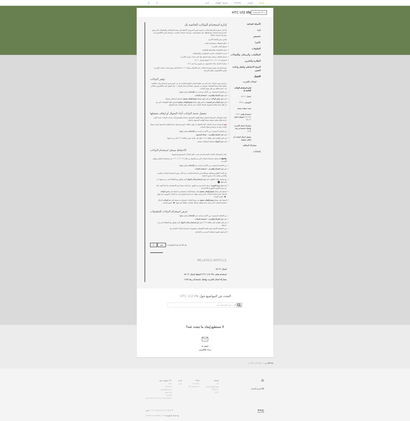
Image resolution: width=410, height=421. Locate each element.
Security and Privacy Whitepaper (159, 398)
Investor (168, 387)
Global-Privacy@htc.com (155, 416)
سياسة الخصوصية (166, 389)
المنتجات (250, 3)
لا (153, 245)
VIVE (217, 392)
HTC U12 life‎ (255, 363)
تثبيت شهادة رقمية (244, 108)
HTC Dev (195, 384)
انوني (147, 410)
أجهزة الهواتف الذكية (212, 387)
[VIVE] (148, 3)
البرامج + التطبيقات (221, 3)
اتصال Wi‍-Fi (246, 96)
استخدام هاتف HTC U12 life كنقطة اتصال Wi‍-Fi (242, 117)
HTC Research (193, 387)
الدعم (207, 3)
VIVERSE (237, 3)
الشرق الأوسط (256, 389)
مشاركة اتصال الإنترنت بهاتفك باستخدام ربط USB (242, 128)
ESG (170, 384)
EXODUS (215, 389)
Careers (169, 395)
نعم (161, 245)
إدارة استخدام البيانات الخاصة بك (242, 89)
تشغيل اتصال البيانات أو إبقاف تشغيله (242, 138)
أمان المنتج (168, 392)
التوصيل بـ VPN (245, 102)
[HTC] (261, 3)
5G (218, 384)
